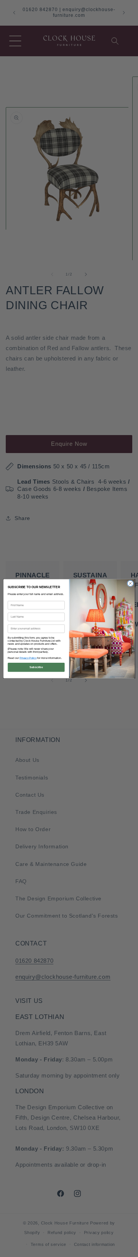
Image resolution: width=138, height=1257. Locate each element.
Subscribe (36, 666)
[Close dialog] (130, 583)
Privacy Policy (28, 657)
